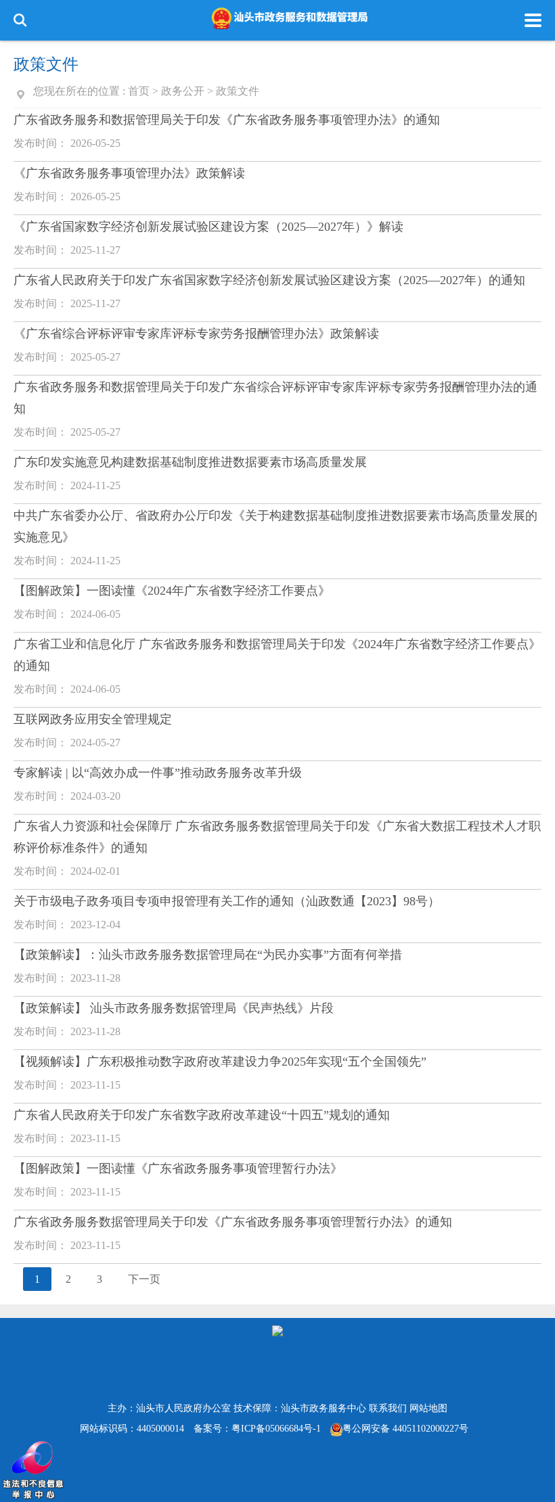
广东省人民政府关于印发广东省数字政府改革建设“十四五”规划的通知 (202, 1115)
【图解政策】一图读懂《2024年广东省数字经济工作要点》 (172, 590)
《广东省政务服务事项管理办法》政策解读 (129, 173)
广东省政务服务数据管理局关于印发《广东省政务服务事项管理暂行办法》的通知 (233, 1222)
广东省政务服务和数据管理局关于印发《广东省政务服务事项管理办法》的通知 (227, 120)
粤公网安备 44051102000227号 (405, 1429)
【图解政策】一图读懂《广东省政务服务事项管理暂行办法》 (178, 1168)
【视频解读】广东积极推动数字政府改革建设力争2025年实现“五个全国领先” (220, 1061)
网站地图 (428, 1408)
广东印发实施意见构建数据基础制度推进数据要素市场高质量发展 (190, 462)
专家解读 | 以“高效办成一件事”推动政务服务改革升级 (158, 772)
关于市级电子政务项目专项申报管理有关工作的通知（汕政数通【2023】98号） (227, 901)
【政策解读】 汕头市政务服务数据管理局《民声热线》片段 (174, 1008)
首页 (139, 91)
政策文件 (237, 91)
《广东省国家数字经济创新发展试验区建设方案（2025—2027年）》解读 (208, 226)
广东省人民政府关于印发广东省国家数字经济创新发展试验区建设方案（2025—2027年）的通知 (269, 280)
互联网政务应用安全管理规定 (93, 719)
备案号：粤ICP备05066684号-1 (257, 1429)
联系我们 (388, 1408)
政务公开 (182, 91)
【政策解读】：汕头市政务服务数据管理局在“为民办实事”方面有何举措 (208, 954)
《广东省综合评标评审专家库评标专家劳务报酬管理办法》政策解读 (196, 333)
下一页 (144, 1279)
